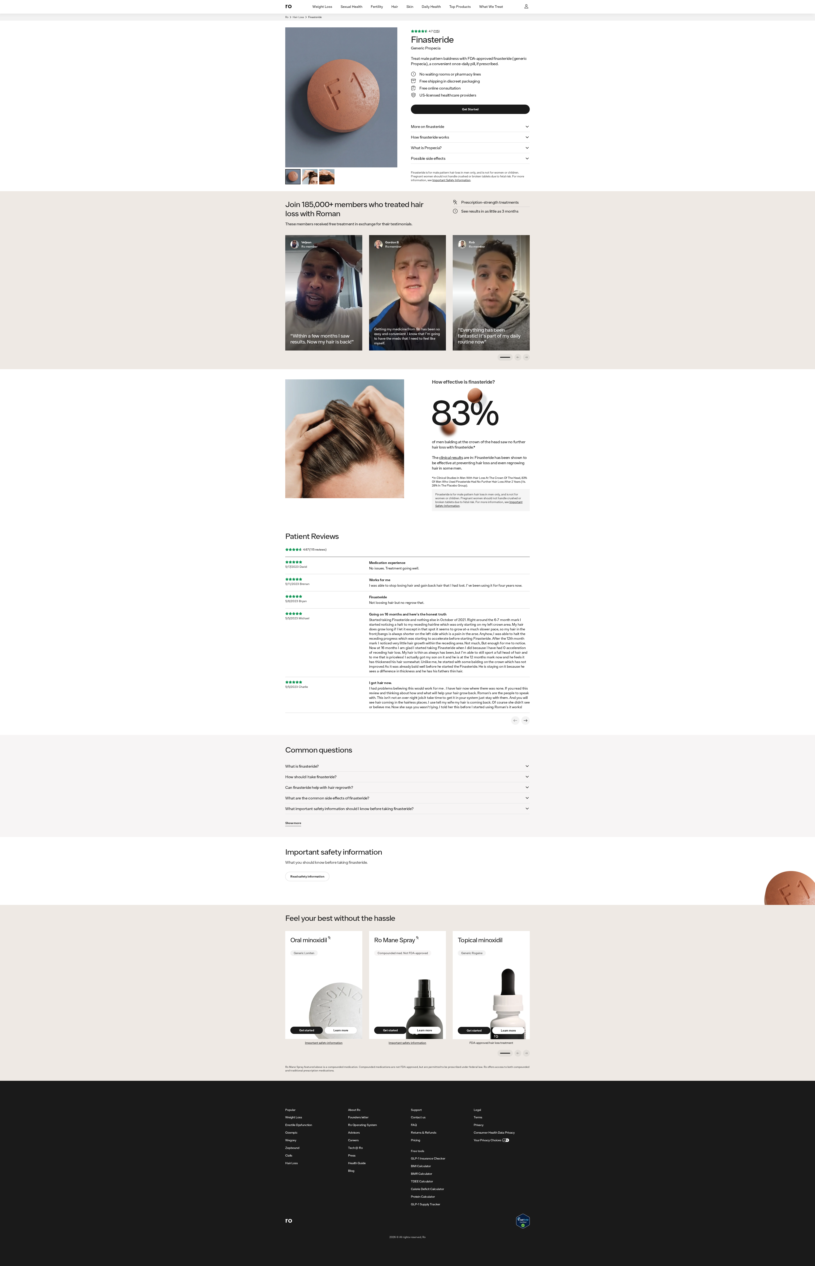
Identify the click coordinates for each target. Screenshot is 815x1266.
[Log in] (527, 7)
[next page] (525, 720)
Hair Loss (298, 17)
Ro (286, 17)
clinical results (451, 457)
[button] (470, 126)
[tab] (322, 7)
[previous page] (515, 720)
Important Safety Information (451, 180)
